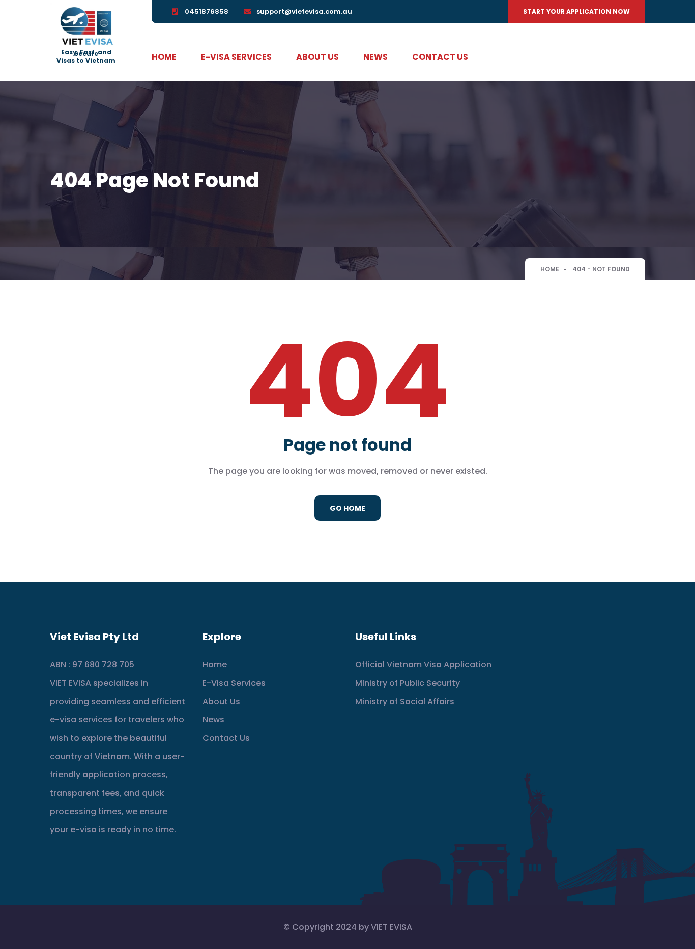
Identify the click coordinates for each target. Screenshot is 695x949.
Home (164, 57)
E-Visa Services (236, 57)
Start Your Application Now (576, 11)
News (375, 57)
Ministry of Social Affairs (404, 701)
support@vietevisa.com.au (304, 11)
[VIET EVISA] (86, 27)
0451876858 (206, 11)
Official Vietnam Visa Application (423, 665)
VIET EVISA (391, 927)
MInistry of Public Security (407, 683)
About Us (317, 57)
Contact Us (440, 57)
